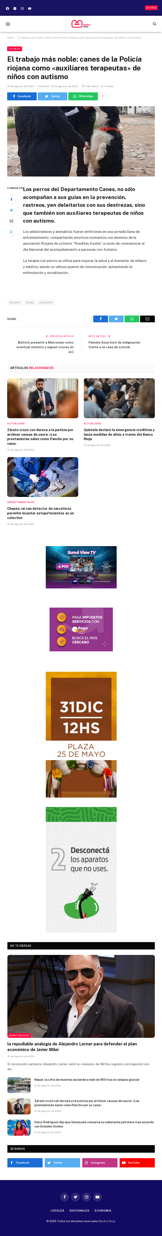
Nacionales (79, 1210)
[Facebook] (7, 8)
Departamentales (21, 502)
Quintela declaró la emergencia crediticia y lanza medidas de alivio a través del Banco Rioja (119, 434)
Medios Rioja (107, 1221)
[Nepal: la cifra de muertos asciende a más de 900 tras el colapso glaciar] (19, 1085)
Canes (30, 302)
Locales (14, 49)
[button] (7, 23)
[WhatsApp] (11, 231)
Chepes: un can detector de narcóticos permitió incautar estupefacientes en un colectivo (40, 513)
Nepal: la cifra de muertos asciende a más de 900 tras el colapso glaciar (87, 1079)
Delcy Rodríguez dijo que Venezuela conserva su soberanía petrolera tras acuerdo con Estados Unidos (94, 1124)
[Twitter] (11, 210)
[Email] (11, 221)
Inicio (10, 37)
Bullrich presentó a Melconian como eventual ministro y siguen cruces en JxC (45, 347)
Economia (103, 1210)
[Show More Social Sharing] (103, 96)
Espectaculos (19, 1035)
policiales (46, 302)
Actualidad (16, 423)
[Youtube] (29, 8)
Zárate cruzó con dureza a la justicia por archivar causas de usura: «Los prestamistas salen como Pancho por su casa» (40, 437)
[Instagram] (22, 8)
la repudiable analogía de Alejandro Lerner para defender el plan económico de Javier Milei (72, 1046)
